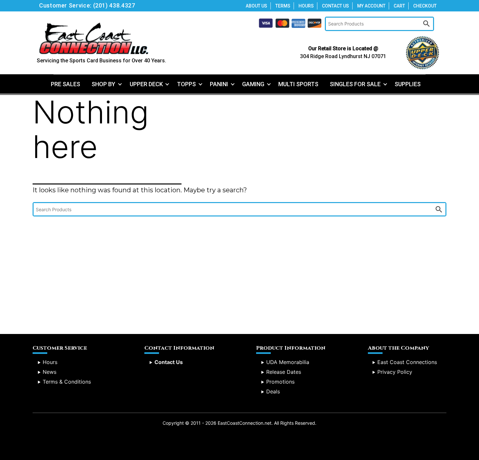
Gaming (253, 84)
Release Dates (283, 372)
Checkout (425, 5)
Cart (399, 5)
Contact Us (335, 5)
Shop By (103, 84)
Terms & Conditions (67, 381)
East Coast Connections (407, 362)
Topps (186, 84)
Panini (219, 84)
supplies (408, 84)
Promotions (280, 381)
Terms (282, 5)
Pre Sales (65, 84)
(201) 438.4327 (114, 5)
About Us (256, 5)
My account (371, 5)
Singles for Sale (355, 84)
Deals (273, 391)
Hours (306, 5)
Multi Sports (298, 84)
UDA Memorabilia (287, 362)
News (49, 372)
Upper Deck (146, 84)
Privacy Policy (394, 372)
